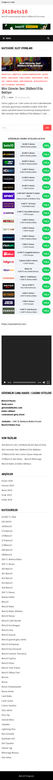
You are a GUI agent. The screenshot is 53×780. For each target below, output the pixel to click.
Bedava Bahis (8, 597)
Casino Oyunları (9, 705)
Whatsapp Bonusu (10, 752)
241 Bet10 (6, 521)
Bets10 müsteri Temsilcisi (14, 653)
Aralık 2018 (7, 499)
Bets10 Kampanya (10, 644)
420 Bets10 (7, 568)
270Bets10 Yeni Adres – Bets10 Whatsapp (21, 458)
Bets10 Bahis (8, 606)
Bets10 (5, 601)
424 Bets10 (7, 587)
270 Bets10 (7, 531)
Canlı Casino (24, 78)
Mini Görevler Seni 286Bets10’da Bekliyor (21, 449)
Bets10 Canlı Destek (11, 620)
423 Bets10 (7, 582)
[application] (26, 360)
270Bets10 (7, 535)
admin (11, 97)
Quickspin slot (40, 81)
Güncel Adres (12, 81)
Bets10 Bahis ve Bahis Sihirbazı (16, 463)
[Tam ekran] (48, 382)
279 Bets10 (7, 540)
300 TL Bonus (8, 564)
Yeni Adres (20, 84)
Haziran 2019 (8, 485)
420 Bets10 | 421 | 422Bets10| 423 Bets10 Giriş (24, 444)
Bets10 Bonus (8, 615)
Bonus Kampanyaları (31, 74)
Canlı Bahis (13, 78)
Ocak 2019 (7, 494)
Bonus (5, 681)
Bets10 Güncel (8, 634)
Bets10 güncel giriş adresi (14, 639)
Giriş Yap (6, 714)
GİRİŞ (46, 145)
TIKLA (46, 154)
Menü (8, 38)
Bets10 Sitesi (8, 663)
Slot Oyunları (8, 84)
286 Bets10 (6, 74)
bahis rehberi (8, 411)
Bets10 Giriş (7, 630)
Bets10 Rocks (9, 400)
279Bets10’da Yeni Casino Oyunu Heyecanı (22, 454)
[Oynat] (5, 382)
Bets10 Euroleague (11, 625)
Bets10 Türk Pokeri (11, 667)
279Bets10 (7, 545)
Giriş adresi (37, 78)
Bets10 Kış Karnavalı (11, 648)
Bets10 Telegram (26, 776)
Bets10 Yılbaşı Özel (11, 672)
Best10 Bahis (8, 424)
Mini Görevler (26, 81)
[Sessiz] (44, 382)
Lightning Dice (8, 729)
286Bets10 (16, 74)
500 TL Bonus (8, 592)
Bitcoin (5, 677)
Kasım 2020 (7, 480)
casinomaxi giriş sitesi (13, 414)
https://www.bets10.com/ (14, 324)
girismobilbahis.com (12, 407)
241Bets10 (15, 11)
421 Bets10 (7, 573)
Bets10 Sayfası (9, 658)
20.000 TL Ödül (9, 516)
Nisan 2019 (7, 490)
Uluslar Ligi (7, 747)
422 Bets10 (7, 578)
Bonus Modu (8, 691)
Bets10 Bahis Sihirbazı (12, 611)
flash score (7, 404)
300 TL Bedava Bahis (12, 559)
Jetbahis (6, 421)
